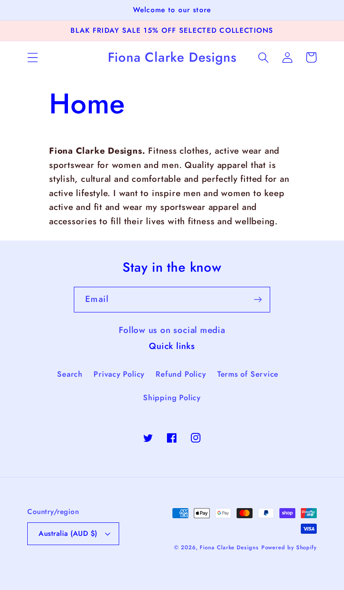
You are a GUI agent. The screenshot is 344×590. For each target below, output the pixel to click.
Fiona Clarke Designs (229, 547)
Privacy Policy (119, 374)
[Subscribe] (258, 299)
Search (70, 374)
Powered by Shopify (289, 547)
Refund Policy (181, 374)
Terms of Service (248, 374)
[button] (32, 57)
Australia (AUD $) (68, 533)
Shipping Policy (172, 397)
